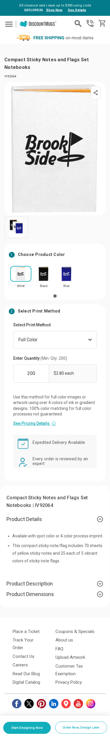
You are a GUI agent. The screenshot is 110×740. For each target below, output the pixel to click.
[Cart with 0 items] (102, 23)
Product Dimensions (30, 594)
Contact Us (23, 656)
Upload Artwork (70, 657)
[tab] (55, 519)
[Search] (78, 23)
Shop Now (54, 10)
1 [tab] (54, 295)
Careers (20, 665)
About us (64, 640)
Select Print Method (32, 325)
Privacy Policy (68, 682)
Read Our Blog (26, 673)
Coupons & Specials (74, 631)
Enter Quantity (40, 358)
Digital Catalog (26, 682)
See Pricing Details (34, 423)
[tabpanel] (20, 279)
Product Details (24, 519)
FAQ (59, 648)
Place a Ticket (26, 631)
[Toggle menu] (8, 24)
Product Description (29, 584)
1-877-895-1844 (90, 23)
